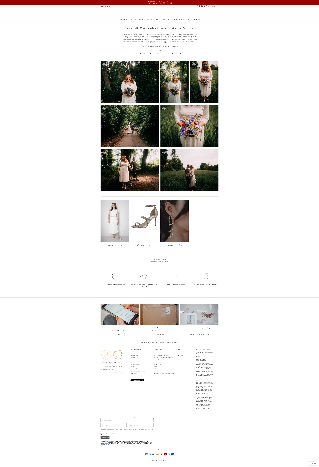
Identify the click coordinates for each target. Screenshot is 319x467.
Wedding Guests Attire (180, 19)
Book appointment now (199, 334)
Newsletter (156, 353)
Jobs (155, 368)
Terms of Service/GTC (135, 375)
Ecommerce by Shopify (161, 460)
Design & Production (158, 364)
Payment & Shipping (135, 364)
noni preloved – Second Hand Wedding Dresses (164, 357)
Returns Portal (134, 368)
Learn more (159, 334)
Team (155, 371)
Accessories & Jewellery (153, 19)
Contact (132, 362)
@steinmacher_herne (163, 261)
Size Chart (133, 357)
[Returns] (159, 314)
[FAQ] (120, 314)
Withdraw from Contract (137, 380)
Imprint (132, 377)
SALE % (190, 19)
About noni (197, 19)
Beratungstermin (185, 39)
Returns (132, 366)
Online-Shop (143, 54)
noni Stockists (157, 359)
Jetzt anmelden (105, 437)
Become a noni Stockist (183, 353)
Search (132, 359)
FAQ (131, 353)
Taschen (182, 54)
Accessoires (175, 54)
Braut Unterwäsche (167, 19)
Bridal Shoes (142, 19)
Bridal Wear (133, 19)
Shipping (211, 349)
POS (153, 460)
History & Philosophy (159, 362)
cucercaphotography (201, 360)
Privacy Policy (134, 373)
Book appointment (123, 19)
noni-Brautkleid (178, 34)
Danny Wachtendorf (191, 41)
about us (107, 374)
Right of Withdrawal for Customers (138, 371)
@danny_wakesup (162, 259)
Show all (119, 334)
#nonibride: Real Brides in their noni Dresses (164, 373)
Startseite (143, 342)
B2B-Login (180, 355)
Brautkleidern (168, 54)
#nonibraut (148, 342)
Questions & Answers (105, 6)
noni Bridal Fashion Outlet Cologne (161, 355)
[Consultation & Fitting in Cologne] (199, 314)
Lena (162, 257)
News (155, 366)
